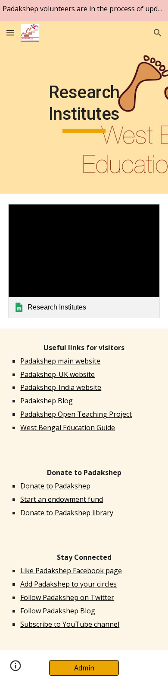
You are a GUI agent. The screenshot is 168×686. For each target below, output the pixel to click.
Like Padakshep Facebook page (71, 570)
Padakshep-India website (60, 387)
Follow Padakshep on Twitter (67, 597)
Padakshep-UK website (57, 374)
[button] (10, 33)
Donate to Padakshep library (66, 512)
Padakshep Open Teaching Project (76, 414)
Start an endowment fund (61, 499)
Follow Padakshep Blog (57, 611)
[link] (84, 261)
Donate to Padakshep (55, 486)
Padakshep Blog (46, 400)
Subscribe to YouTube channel (69, 624)
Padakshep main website (60, 361)
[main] (84, 107)
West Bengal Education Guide (67, 427)
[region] (84, 10)
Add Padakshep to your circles (68, 584)
